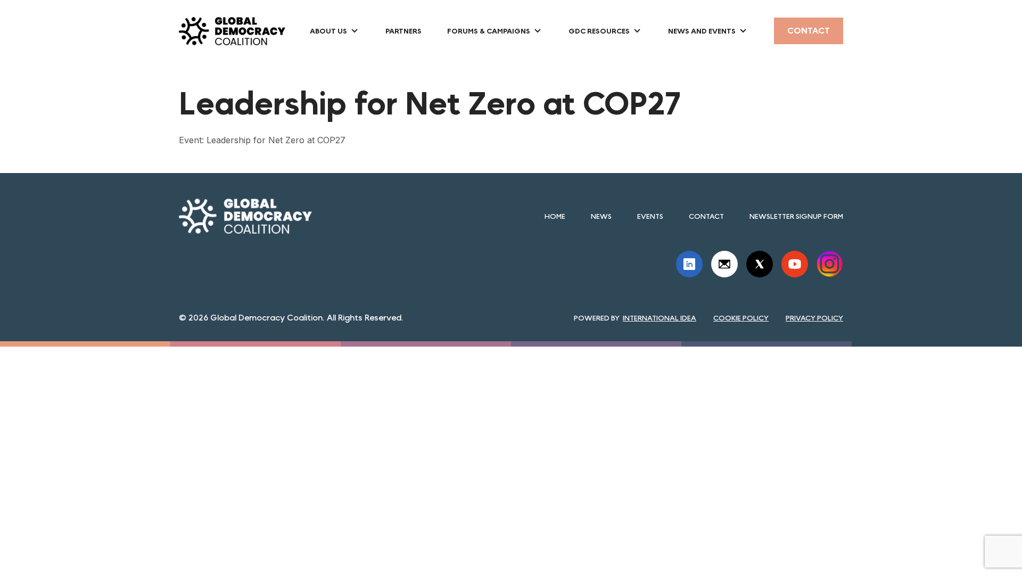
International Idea (659, 318)
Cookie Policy (741, 318)
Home (555, 216)
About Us (328, 31)
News (601, 216)
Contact (808, 30)
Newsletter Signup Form (796, 216)
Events (650, 216)
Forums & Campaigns (488, 31)
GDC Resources (599, 31)
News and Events (702, 31)
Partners (403, 31)
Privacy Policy (814, 318)
